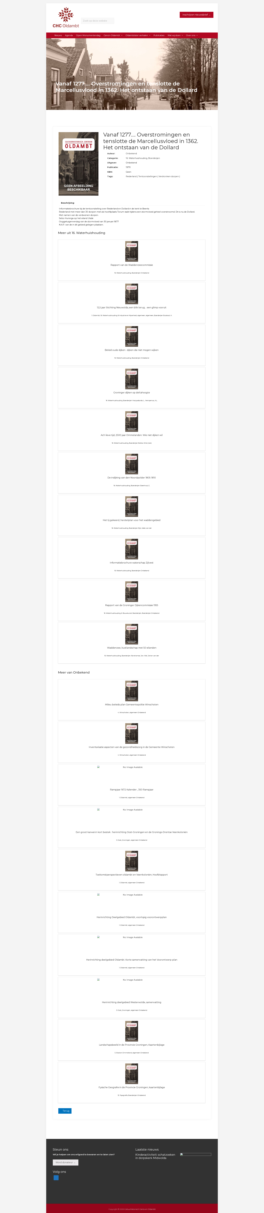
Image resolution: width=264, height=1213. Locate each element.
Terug (65, 1111)
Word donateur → (66, 1162)
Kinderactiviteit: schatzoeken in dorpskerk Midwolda (155, 1156)
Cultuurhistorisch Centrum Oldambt (140, 1209)
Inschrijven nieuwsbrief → (196, 14)
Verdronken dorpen (169, 176)
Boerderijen (154, 158)
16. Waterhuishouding (136, 158)
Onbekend (131, 153)
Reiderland (131, 176)
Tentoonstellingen (147, 176)
